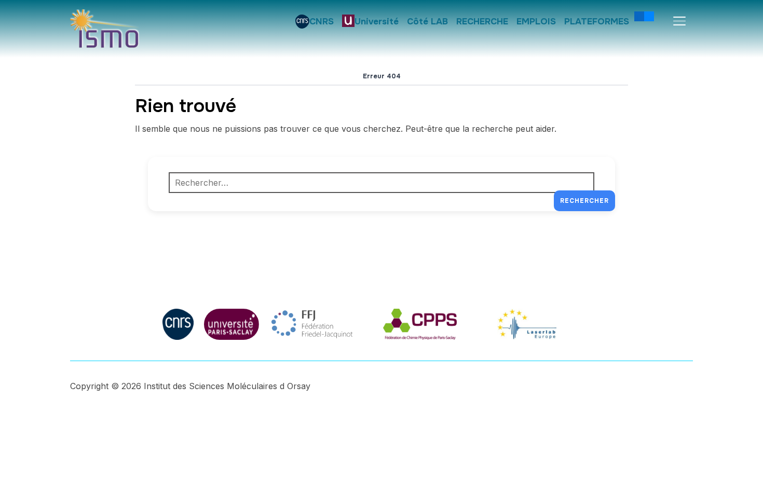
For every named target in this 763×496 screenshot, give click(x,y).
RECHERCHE (482, 21)
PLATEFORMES (596, 21)
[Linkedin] (639, 16)
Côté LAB (427, 21)
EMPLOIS (536, 21)
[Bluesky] (649, 16)
